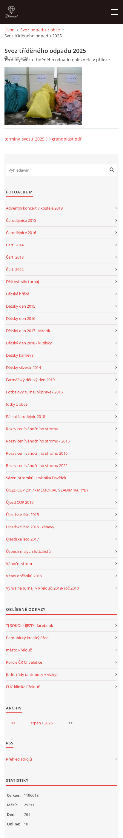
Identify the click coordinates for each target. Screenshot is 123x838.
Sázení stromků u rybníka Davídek (36, 477)
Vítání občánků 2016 (24, 575)
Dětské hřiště (17, 294)
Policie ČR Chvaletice (24, 662)
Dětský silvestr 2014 (23, 367)
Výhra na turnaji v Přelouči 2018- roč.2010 (42, 588)
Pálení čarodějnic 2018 (25, 416)
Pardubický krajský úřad (27, 637)
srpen (36, 723)
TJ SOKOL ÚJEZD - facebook (29, 625)
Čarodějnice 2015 (21, 220)
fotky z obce (16, 404)
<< (13, 723)
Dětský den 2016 (20, 318)
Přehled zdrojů (19, 759)
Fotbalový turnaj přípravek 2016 (34, 392)
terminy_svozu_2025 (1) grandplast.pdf (43, 139)
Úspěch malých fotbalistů (28, 551)
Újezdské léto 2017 (22, 539)
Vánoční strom (19, 563)
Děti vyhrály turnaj (22, 281)
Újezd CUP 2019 (19, 502)
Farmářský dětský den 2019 (30, 379)
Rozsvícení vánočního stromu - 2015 (38, 441)
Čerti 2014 (15, 245)
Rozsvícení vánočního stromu (32, 428)
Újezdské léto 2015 (22, 514)
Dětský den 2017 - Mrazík (28, 330)
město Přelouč (19, 650)
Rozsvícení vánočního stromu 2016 (36, 453)
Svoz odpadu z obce (40, 30)
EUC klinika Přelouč (23, 686)
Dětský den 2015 (20, 306)
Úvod (9, 30)
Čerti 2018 (15, 257)
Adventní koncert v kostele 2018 (34, 208)
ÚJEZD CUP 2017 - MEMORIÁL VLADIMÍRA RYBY (47, 490)
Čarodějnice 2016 (21, 232)
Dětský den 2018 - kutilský (29, 343)
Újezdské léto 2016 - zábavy (30, 526)
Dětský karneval (20, 355)
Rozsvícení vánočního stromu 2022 (36, 465)
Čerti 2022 (15, 269)
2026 (48, 723)
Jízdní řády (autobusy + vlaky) (32, 674)
